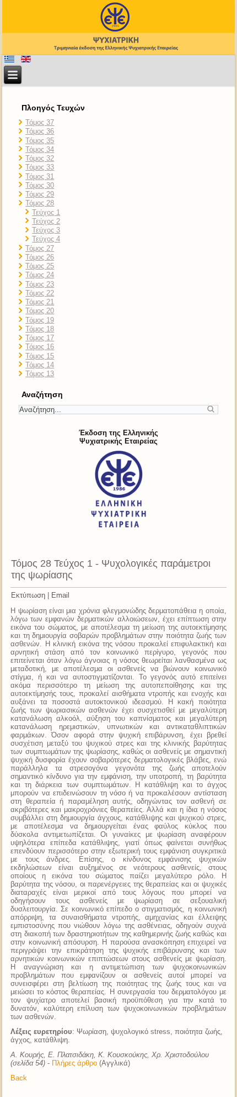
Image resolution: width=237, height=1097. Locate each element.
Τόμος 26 (39, 257)
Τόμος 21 (39, 302)
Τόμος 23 (39, 284)
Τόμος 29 (39, 194)
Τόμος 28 (39, 203)
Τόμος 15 (39, 356)
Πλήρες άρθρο (74, 1063)
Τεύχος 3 (46, 230)
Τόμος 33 (39, 167)
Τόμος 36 (39, 131)
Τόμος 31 (39, 176)
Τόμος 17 (39, 338)
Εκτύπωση (28, 595)
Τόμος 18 (39, 329)
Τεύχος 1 (46, 212)
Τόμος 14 (39, 365)
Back (18, 1078)
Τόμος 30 (39, 185)
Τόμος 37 (39, 122)
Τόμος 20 (39, 311)
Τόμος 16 (39, 346)
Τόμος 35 (39, 140)
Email (60, 595)
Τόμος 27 (39, 248)
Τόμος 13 (39, 374)
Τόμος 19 (39, 320)
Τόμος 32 (39, 158)
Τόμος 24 (39, 275)
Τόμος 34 (39, 149)
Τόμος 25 (39, 266)
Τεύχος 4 (46, 239)
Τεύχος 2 (46, 221)
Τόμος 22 (39, 293)
